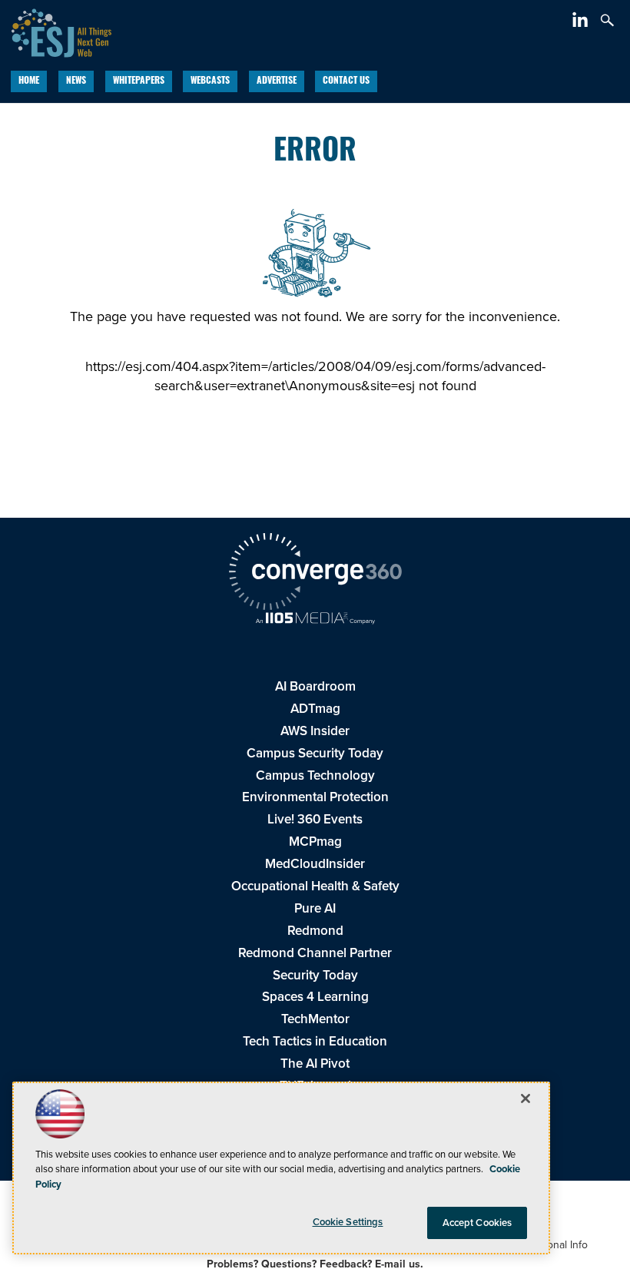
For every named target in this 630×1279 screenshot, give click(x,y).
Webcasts (210, 81)
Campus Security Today (315, 753)
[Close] (525, 1098)
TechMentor (315, 1018)
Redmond (315, 930)
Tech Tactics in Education (315, 1041)
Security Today (315, 975)
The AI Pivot (315, 1063)
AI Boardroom (315, 686)
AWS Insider (315, 730)
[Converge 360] (315, 573)
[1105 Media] (315, 619)
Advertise (277, 81)
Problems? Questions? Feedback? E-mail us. (315, 1263)
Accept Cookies (477, 1222)
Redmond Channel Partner (315, 952)
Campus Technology (315, 775)
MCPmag (315, 841)
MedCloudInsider (315, 863)
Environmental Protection (315, 796)
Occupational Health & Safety (315, 885)
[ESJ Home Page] (55, 30)
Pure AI (315, 908)
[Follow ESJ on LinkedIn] (582, 22)
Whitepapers (138, 81)
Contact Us (346, 81)
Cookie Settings (348, 1221)
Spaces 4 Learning (315, 996)
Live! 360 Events (315, 819)
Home (28, 81)
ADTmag (315, 708)
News (76, 81)
